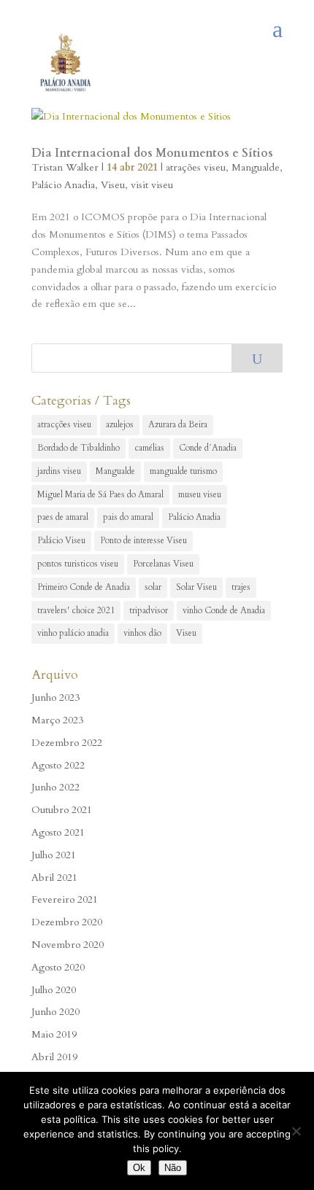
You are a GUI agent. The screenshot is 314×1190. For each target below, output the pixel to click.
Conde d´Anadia (208, 448)
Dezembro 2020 (66, 922)
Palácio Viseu (61, 540)
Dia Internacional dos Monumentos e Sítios (152, 153)
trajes (240, 587)
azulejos (120, 424)
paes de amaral (62, 517)
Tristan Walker (65, 167)
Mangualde (255, 167)
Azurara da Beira (177, 424)
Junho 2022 (55, 787)
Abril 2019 (54, 1057)
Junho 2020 (55, 1012)
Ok (139, 1167)
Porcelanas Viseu (163, 563)
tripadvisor (148, 610)
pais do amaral (128, 517)
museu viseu (199, 494)
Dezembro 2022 (66, 743)
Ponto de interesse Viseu (143, 540)
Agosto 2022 (58, 765)
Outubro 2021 (61, 810)
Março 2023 (57, 720)
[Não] (295, 1131)
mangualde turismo (183, 471)
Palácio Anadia (63, 185)
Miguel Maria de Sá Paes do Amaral (100, 494)
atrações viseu (196, 167)
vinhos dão (142, 633)
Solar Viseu (196, 587)
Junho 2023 (55, 697)
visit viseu (152, 185)
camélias (149, 448)
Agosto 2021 (58, 832)
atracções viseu (64, 424)
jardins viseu (59, 471)
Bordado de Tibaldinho (78, 448)
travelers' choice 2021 (76, 610)
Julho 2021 (53, 855)
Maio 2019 (54, 1034)
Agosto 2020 (58, 967)
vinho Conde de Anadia (224, 610)
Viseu (113, 185)
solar (153, 587)
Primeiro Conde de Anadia (83, 587)
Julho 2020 (53, 990)
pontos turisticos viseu (77, 563)
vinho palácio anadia (73, 633)
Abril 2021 (54, 877)
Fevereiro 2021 (64, 899)
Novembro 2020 (67, 945)
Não (172, 1167)
